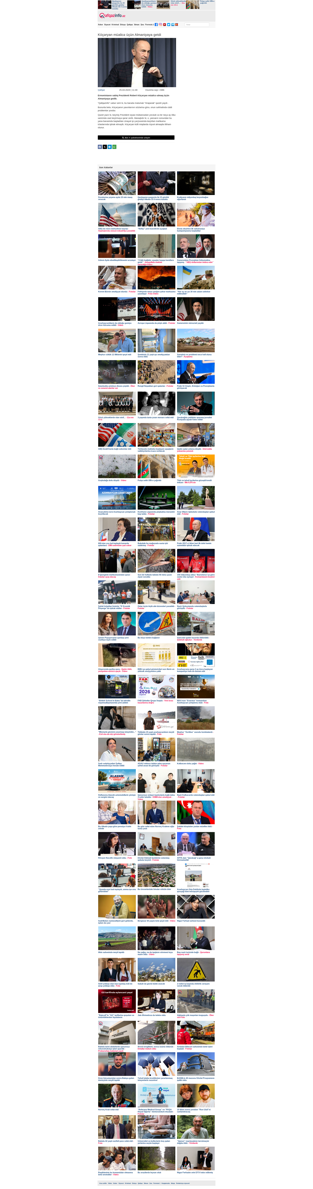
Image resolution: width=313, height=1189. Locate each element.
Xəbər (100, 25)
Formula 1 (149, 25)
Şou (142, 25)
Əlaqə (173, 1183)
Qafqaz (130, 25)
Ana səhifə (103, 1183)
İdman (136, 25)
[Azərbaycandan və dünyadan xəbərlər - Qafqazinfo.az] (112, 15)
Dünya (123, 25)
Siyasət (107, 25)
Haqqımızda (166, 1183)
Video (110, 1183)
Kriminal (115, 25)
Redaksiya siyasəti (183, 1183)
